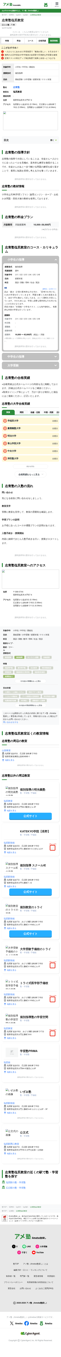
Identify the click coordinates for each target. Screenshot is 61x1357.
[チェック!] (53, 848)
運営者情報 (38, 1276)
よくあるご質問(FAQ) (44, 1288)
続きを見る (30, 466)
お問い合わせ (25, 1288)
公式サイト (30, 816)
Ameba (19, 1323)
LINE (29, 1246)
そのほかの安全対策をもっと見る (30, 705)
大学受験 (43, 1246)
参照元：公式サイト (50, 289)
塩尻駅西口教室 (11, 1143)
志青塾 (16, 87)
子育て (24, 1252)
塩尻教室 (8, 800)
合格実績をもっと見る (29, 474)
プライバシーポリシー (13, 1282)
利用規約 (51, 1276)
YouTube (40, 1252)
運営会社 (11, 1288)
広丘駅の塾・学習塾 (16, 1187)
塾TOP (4, 15)
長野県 (11, 15)
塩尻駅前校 (9, 842)
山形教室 (6, 750)
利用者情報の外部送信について (40, 1282)
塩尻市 (18, 15)
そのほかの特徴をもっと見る (30, 681)
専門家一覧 (24, 1276)
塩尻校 (7, 1062)
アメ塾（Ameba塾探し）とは (35, 1263)
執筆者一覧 (10, 1276)
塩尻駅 (25, 15)
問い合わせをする (10, 722)
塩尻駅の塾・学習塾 (16, 1182)
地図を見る (9, 760)
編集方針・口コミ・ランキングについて (30, 1269)
